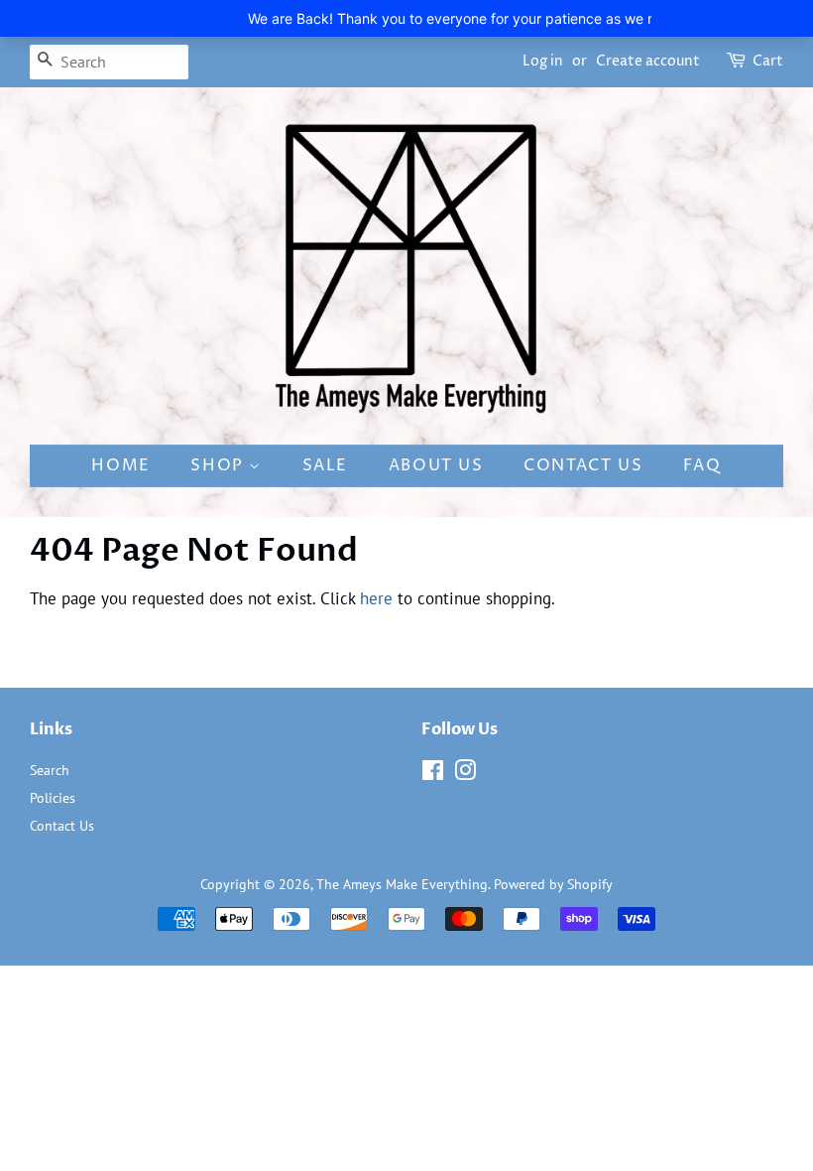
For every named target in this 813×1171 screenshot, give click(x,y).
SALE (325, 465)
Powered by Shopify (553, 883)
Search (49, 769)
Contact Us (582, 465)
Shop (219, 465)
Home (120, 465)
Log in (543, 61)
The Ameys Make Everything (402, 883)
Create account (648, 61)
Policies (52, 797)
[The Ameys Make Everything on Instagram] (465, 773)
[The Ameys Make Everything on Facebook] (432, 773)
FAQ (702, 465)
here (376, 598)
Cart (768, 61)
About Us (436, 465)
